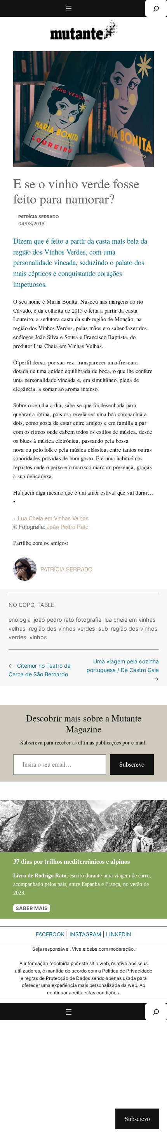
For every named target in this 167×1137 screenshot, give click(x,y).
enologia (20, 619)
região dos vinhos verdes (62, 628)
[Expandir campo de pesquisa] (156, 8)
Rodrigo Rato (50, 875)
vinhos (38, 637)
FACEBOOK (50, 934)
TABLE (45, 604)
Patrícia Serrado (38, 216)
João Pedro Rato (68, 526)
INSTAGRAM (85, 934)
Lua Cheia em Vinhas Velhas (53, 518)
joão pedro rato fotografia (67, 619)
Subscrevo (131, 764)
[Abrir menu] (68, 8)
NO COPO (21, 604)
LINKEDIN (118, 934)
